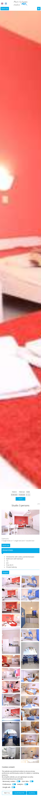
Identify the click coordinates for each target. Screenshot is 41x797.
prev (39, 504)
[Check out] (21, 494)
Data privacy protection (16, 779)
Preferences (6, 784)
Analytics (20, 784)
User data (25, 781)
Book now (4, 8)
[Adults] (28, 494)
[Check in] (14, 494)
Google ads (6, 787)
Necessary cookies (8, 781)
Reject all (7, 793)
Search (20, 499)
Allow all (32, 793)
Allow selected (19, 793)
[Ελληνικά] (5, 3)
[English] (2, 3)
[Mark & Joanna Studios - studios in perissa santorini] (20, 3)
